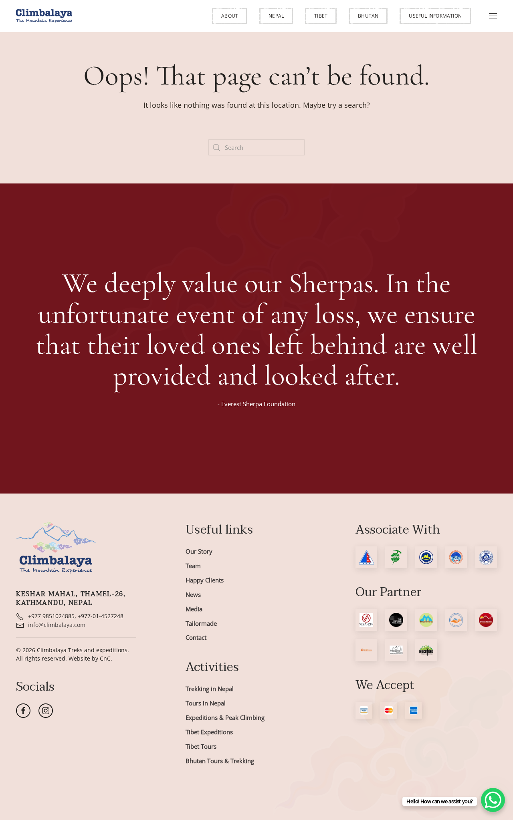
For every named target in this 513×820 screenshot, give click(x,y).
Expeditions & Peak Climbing (225, 717)
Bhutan (368, 15)
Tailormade (201, 623)
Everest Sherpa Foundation (258, 404)
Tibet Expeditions (209, 732)
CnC (105, 658)
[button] (229, 16)
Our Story (199, 551)
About (229, 15)
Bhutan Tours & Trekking (220, 761)
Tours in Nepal (206, 703)
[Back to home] (44, 16)
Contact (196, 637)
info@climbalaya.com (56, 625)
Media (194, 609)
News (193, 594)
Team (193, 566)
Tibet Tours (201, 746)
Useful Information (435, 15)
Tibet (320, 15)
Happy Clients (205, 580)
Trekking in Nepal (210, 689)
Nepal (276, 15)
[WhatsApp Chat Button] (493, 800)
